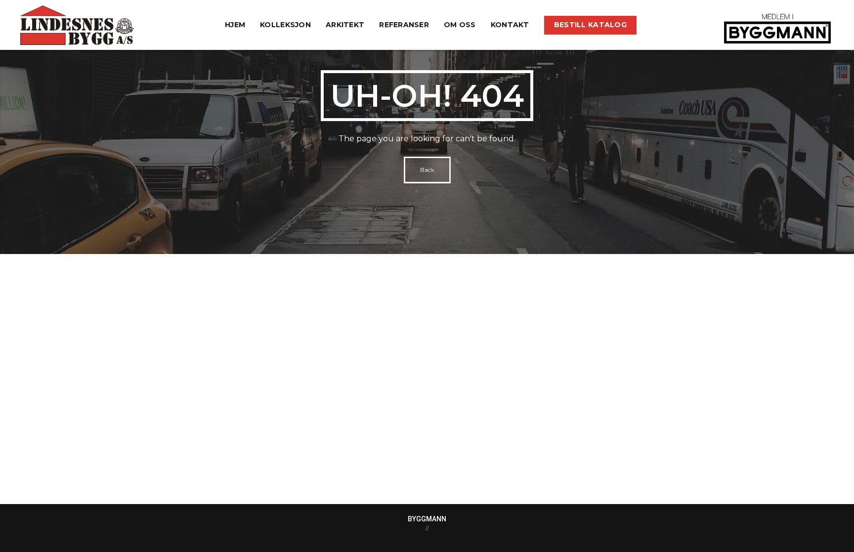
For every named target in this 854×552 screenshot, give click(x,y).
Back (427, 169)
